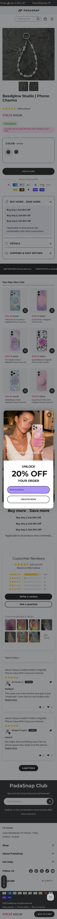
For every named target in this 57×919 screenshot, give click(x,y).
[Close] (49, 415)
